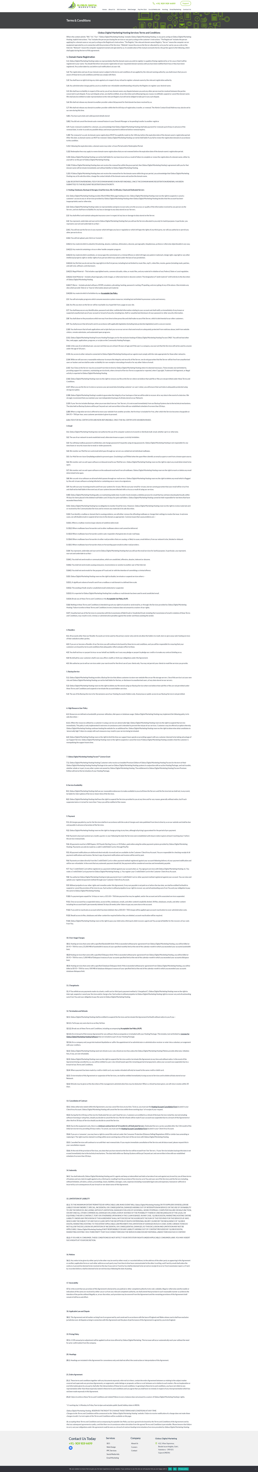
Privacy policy (183, 1469)
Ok (170, 1469)
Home (104, 9)
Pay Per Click (142, 9)
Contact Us (187, 9)
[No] (255, 1469)
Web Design (132, 9)
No (175, 1469)
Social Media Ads (154, 9)
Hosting (165, 9)
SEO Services (121, 9)
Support (186, 3)
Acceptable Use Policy (115, 599)
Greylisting (90, 456)
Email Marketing (175, 9)
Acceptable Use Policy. (109, 293)
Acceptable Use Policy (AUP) (131, 1028)
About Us (112, 9)
